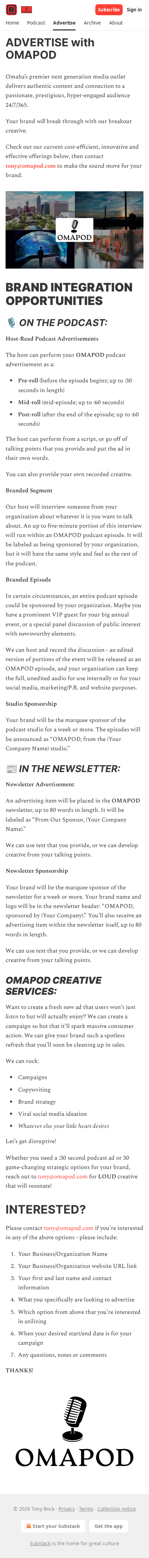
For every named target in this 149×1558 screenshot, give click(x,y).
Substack (40, 1543)
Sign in (134, 10)
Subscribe (109, 10)
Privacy (67, 1508)
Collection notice (116, 1508)
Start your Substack (56, 1526)
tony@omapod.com (31, 165)
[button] (12, 22)
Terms (86, 1508)
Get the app (109, 1526)
